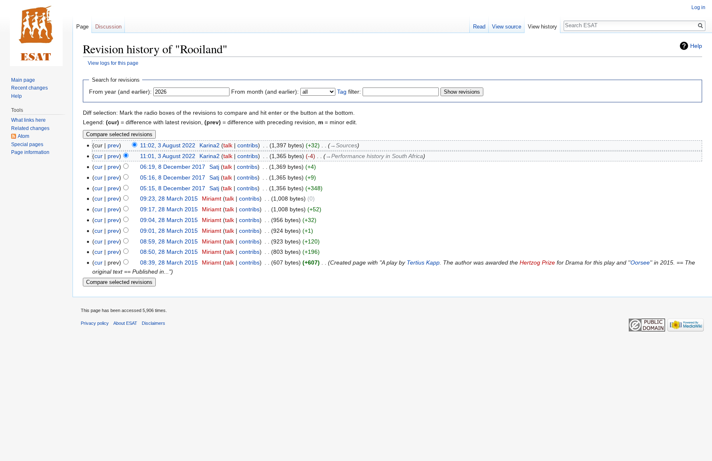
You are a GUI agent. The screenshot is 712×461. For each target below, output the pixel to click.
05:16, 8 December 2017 (172, 177)
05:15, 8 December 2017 (172, 188)
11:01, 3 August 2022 (167, 156)
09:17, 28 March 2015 (169, 209)
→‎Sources (343, 145)
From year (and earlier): (120, 91)
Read (479, 27)
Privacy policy (95, 323)
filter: (349, 91)
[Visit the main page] (36, 33)
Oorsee (640, 262)
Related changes (30, 128)
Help (696, 46)
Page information (30, 152)
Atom (23, 136)
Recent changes (29, 88)
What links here (28, 120)
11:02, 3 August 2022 (167, 145)
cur (98, 156)
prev (113, 145)
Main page (23, 80)
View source (506, 27)
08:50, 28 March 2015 (169, 251)
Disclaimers (153, 323)
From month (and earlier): (265, 91)
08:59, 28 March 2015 (169, 241)
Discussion (108, 27)
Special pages (27, 144)
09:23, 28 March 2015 (169, 198)
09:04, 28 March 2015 (169, 220)
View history (542, 27)
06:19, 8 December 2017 (172, 166)
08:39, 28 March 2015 (169, 262)
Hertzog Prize (537, 262)
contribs (247, 145)
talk (227, 145)
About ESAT (125, 323)
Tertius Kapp (423, 262)
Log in (698, 7)
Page (82, 27)
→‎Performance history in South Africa (374, 156)
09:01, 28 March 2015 (169, 230)
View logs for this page (113, 63)
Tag (342, 91)
